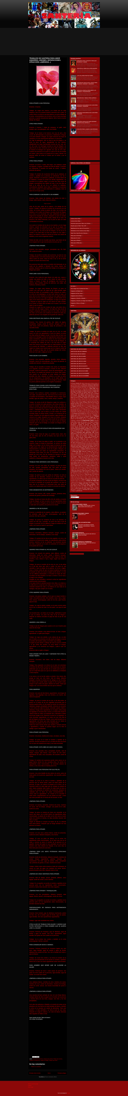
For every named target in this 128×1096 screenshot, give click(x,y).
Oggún (91, 417)
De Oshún (73, 286)
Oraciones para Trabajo (81, 429)
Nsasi (92, 416)
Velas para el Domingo (76, 235)
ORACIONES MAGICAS (78, 532)
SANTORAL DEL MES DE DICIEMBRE (80, 375)
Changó (97, 393)
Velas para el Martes (75, 240)
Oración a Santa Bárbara (86, 437)
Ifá (84, 410)
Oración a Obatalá (84, 433)
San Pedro (97, 460)
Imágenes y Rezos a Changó (77, 303)
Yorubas (91, 489)
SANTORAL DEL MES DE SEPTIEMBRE (80, 368)
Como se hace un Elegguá (80, 401)
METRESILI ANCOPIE (87, 415)
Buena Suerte (87, 392)
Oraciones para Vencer (94, 429)
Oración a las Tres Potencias (91, 438)
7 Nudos (83, 384)
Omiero (72, 418)
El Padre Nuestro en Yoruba (93, 404)
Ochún (81, 417)
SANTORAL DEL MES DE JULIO (78, 363)
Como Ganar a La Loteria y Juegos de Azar (79, 398)
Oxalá (93, 447)
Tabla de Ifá (83, 465)
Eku (86, 404)
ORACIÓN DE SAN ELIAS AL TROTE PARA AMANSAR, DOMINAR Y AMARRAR (87, 83)
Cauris (91, 393)
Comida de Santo (93, 397)
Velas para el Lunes (75, 238)
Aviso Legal (30, 1087)
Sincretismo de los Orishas (88, 464)
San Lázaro (88, 459)
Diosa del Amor (93, 402)
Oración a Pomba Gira (76, 436)
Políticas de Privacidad (33, 1083)
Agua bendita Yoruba (76, 385)
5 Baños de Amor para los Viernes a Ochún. (89, 383)
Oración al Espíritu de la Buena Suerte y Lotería (82, 440)
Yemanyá (85, 489)
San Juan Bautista (84, 458)
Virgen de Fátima (77, 485)
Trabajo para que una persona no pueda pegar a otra (86, 475)
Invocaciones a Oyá (75, 411)
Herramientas (74, 410)
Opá (85, 418)
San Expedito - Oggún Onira (77, 456)
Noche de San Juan (80, 416)
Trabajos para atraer (53, 1060)
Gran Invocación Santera (75, 408)
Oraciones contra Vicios (84, 425)
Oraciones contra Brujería (79, 423)
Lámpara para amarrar (48, 1058)
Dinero (85, 402)
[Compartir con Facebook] (37, 1057)
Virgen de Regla (87, 485)
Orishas (91, 446)
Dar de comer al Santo (77, 402)
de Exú (72, 305)
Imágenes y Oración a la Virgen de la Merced (81, 300)
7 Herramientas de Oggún (75, 384)
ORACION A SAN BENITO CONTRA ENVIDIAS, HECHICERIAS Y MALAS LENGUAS (86, 526)
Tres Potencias (81, 484)
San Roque (84, 461)
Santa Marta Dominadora (85, 463)
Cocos (76, 397)
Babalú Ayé (96, 391)
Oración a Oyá (93, 434)
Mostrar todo (96, 549)
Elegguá (74, 406)
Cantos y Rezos (74, 393)
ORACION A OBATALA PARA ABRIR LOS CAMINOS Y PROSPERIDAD (86, 91)
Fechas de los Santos (79, 407)
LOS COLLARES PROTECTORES (85, 75)
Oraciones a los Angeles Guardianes (91, 422)
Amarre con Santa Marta (88, 387)
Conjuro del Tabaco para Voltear (93, 401)
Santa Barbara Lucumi (93, 461)
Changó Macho (90, 395)
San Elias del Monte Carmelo (90, 455)
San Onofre (90, 460)
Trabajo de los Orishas (93, 469)
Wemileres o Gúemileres (76, 489)
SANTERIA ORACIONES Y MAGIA (80, 513)
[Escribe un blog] (34, 1057)
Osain (78, 447)
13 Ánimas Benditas (75, 383)
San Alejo (92, 452)
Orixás (73, 447)
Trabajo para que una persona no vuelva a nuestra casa (82, 476)
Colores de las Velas (75, 218)
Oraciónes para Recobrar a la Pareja (89, 445)
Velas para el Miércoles (76, 242)
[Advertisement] (64, 44)
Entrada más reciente (35, 1073)
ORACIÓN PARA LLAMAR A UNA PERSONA (87, 129)
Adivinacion (96, 384)
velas (72, 245)
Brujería (80, 392)
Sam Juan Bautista (85, 452)
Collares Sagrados (84, 397)
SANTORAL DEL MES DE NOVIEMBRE (80, 373)
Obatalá (97, 416)
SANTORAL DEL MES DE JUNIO (78, 361)
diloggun (73, 490)
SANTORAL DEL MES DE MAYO (78, 358)
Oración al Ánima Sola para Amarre (87, 441)
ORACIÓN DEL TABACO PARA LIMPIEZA (86, 98)
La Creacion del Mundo (81, 412)
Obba (74, 417)
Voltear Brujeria (78, 488)
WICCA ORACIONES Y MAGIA (79, 504)
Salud (77, 452)
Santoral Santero (79, 464)
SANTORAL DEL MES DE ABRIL (78, 356)
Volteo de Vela (95, 488)
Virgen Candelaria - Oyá (93, 484)
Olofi (96, 417)
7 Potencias (89, 384)
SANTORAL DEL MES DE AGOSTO (79, 366)
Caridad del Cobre (84, 393)
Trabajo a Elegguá (90, 465)
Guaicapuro (83, 408)
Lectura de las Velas (75, 221)
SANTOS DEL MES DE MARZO (78, 354)
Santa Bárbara (74, 463)
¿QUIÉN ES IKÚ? (82, 514)
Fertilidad (86, 407)
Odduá (87, 417)
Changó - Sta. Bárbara (78, 395)
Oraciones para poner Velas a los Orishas (80, 223)
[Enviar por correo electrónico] (33, 1057)
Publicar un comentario (36, 1066)
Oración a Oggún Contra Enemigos (79, 434)
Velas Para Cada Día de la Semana (79, 233)
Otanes (88, 447)
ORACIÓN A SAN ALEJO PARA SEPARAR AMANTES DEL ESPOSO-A (86, 122)
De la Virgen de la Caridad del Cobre (79, 288)
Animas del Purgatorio (77, 391)
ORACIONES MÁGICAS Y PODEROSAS (82, 541)
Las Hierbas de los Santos (78, 413)
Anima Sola (96, 389)
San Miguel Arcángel (81, 460)
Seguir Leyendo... (47, 203)
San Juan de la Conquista (79, 459)
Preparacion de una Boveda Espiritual (92, 450)
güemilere (79, 490)
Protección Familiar (86, 451)
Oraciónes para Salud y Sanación (79, 446)
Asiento (85, 391)
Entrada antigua (62, 1073)
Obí (77, 417)
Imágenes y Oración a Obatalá (78, 298)
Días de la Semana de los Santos (88, 403)
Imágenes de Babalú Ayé (77, 291)
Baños (74, 392)
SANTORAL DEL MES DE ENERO (79, 349)
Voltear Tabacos (86, 488)
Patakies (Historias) (86, 448)
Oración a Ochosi (93, 433)
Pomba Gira (80, 450)
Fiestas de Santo (93, 407)
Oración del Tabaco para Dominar (85, 443)
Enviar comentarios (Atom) (51, 1076)
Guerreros (89, 408)
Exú (72, 407)
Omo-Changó (79, 418)
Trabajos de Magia (44, 1060)
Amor (34, 1058)
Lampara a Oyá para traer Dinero (93, 412)
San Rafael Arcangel (76, 461)
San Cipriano (79, 454)
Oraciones (86, 420)
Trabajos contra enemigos (79, 480)
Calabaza (95, 392)
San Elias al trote (79, 455)
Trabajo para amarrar (57, 1058)
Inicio (49, 1073)
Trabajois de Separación (34, 1060)
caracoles (97, 489)
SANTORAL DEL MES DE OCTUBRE (79, 371)
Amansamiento (84, 385)
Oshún (82, 447)
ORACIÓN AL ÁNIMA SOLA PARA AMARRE (87, 68)
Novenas (87, 416)
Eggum (82, 404)
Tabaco (76, 465)
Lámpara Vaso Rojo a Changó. (91, 413)
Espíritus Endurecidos (92, 406)
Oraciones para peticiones (83, 432)
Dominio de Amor (39, 1058)
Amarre (91, 385)
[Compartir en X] (35, 1057)
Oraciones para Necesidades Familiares (80, 428)
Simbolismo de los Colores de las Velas (80, 230)
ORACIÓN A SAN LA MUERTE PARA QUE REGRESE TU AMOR (87, 61)
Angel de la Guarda (87, 389)
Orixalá (97, 446)
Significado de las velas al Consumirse (80, 228)
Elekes (80, 406)
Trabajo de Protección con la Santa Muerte (89, 468)
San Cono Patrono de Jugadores (89, 454)
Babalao (90, 391)
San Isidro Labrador (90, 456)
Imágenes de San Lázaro (77, 293)
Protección (75, 451)
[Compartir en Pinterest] (38, 1057)
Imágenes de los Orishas (77, 295)
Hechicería (95, 408)
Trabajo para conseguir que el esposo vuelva (89, 471)
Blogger (68, 1093)
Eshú (85, 406)
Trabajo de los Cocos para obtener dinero (79, 469)
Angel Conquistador (78, 389)
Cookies (30, 1085)
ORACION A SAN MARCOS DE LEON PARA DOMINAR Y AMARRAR (87, 106)
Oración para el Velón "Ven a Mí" (78, 225)
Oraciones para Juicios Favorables (89, 427)
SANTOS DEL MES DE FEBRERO (79, 351)
